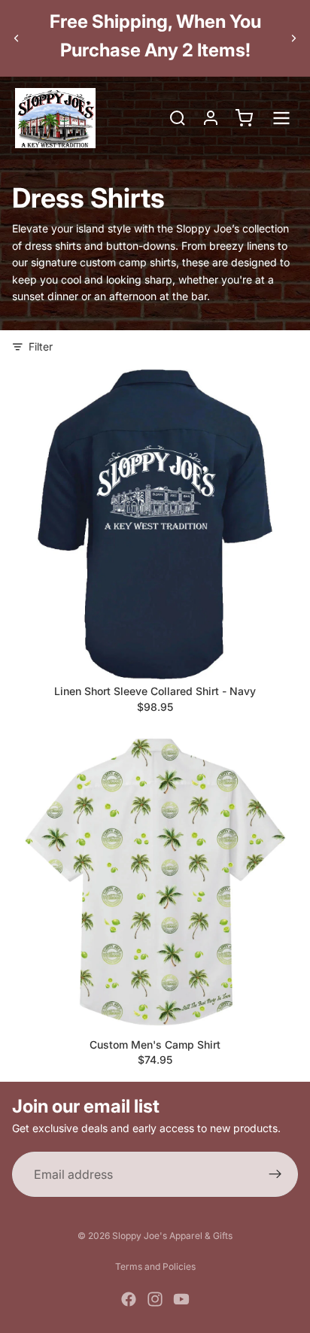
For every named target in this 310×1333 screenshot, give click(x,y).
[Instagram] (155, 1299)
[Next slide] (293, 37)
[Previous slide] (16, 37)
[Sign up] (275, 1175)
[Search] (178, 118)
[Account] (211, 118)
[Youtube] (181, 1299)
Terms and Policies (155, 1266)
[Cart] (244, 118)
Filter (41, 346)
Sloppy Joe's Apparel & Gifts (172, 1235)
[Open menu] (281, 118)
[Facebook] (129, 1299)
